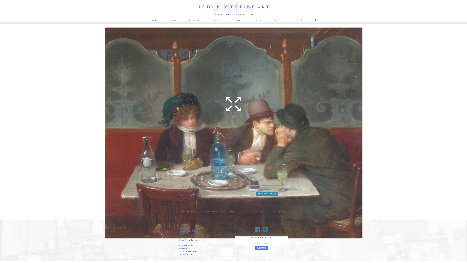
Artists (239, 20)
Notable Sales (219, 20)
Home (154, 20)
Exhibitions (258, 20)
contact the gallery (267, 194)
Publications (279, 20)
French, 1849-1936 (189, 190)
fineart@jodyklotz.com (189, 240)
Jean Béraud (190, 186)
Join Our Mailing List (262, 238)
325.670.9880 (185, 237)
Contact (300, 20)
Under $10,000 (195, 20)
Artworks (173, 20)
